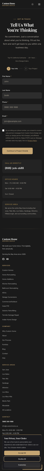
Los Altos (5, 392)
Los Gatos (5, 374)
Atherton (5, 387)
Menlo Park (6, 401)
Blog (3, 349)
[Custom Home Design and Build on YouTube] (7, 259)
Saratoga (5, 383)
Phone (5, 102)
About (4, 335)
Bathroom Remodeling (10, 288)
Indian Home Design (9, 319)
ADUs (4, 293)
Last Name (6, 90)
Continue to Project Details (17, 151)
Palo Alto (5, 379)
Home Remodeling (8, 275)
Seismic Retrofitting (9, 311)
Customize (22, 465)
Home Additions (8, 279)
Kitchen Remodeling (9, 284)
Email (4, 116)
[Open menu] (39, 4)
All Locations (6, 410)
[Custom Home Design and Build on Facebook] (3, 259)
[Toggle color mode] (32, 4)
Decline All (22, 459)
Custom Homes (7, 270)
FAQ (3, 358)
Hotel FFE (5, 306)
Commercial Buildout (9, 302)
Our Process (6, 340)
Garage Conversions (9, 297)
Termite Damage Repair (10, 315)
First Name (6, 76)
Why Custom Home (9, 331)
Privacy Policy (32, 140)
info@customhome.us (10, 426)
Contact (5, 353)
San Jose (5, 370)
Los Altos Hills (7, 396)
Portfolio (5, 344)
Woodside (5, 405)
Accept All (22, 453)
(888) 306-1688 (14, 168)
